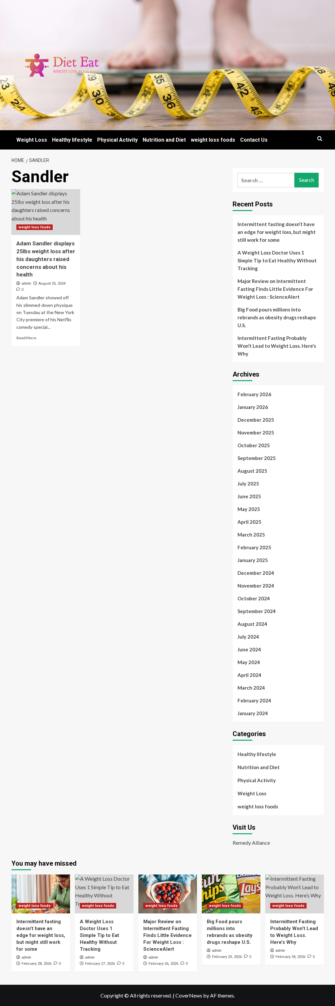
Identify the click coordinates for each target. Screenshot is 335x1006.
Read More (26, 337)
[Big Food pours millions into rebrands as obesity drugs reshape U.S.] (231, 893)
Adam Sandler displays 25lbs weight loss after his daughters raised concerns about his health (45, 259)
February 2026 (254, 394)
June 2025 (249, 496)
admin (26, 283)
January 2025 (253, 560)
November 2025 (256, 432)
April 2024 (249, 675)
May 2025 (249, 509)
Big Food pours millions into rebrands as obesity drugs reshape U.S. (277, 317)
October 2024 (254, 598)
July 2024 (248, 637)
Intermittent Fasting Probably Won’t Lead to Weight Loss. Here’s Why (277, 346)
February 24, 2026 (290, 957)
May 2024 (249, 662)
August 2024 (252, 624)
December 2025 (256, 420)
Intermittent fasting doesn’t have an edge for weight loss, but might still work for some (277, 232)
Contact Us (254, 140)
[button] (320, 138)
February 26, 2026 (163, 964)
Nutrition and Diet (164, 140)
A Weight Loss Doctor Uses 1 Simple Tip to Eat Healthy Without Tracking (277, 260)
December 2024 (256, 573)
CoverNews (188, 995)
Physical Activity (117, 140)
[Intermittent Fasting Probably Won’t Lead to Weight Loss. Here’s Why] (294, 893)
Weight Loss (31, 140)
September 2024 (257, 611)
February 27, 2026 (100, 964)
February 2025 (254, 547)
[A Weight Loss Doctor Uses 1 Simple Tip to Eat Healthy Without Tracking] (104, 893)
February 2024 (254, 700)
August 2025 (252, 471)
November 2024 (256, 586)
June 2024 (249, 649)
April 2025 (249, 522)
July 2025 (248, 483)
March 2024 (251, 688)
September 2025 (257, 458)
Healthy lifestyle (72, 140)
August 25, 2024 (52, 283)
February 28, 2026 (36, 964)
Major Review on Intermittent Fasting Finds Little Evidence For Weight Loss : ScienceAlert (275, 289)
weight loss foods (213, 140)
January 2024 (253, 713)
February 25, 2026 (227, 957)
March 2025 (251, 535)
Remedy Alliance (251, 842)
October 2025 (254, 445)
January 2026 (253, 407)
